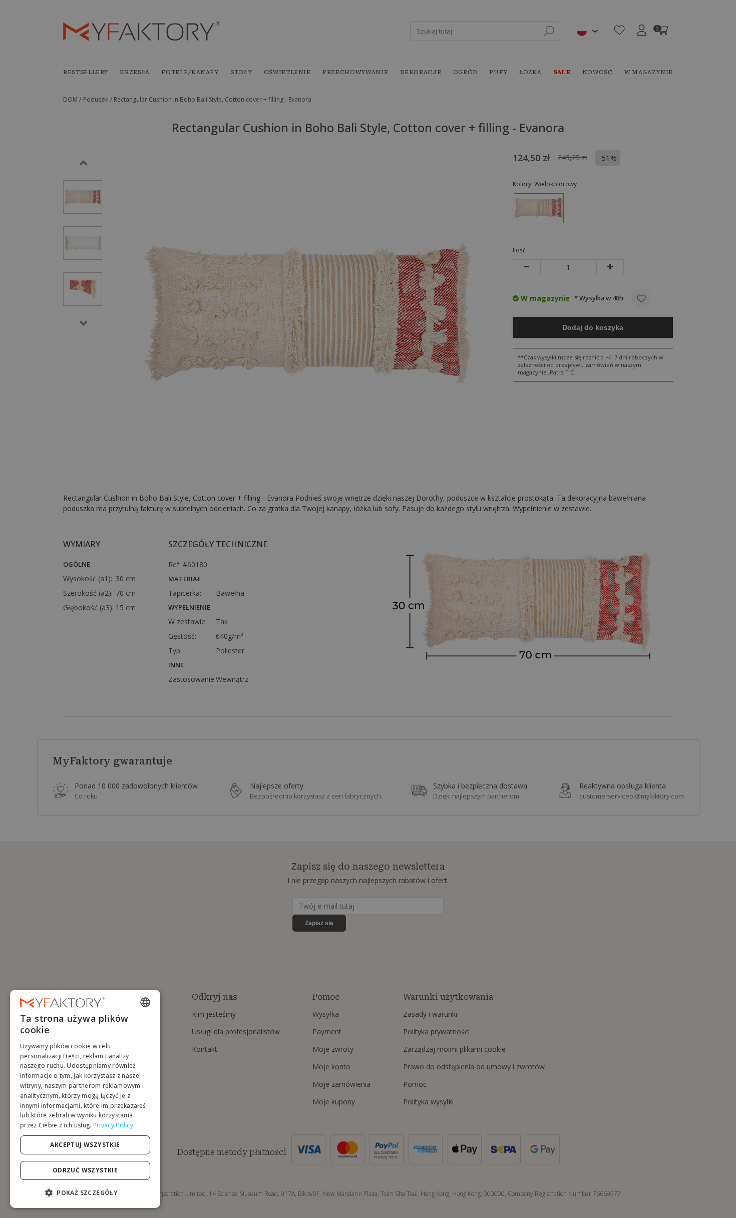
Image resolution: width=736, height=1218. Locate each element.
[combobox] (145, 1002)
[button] (85, 1192)
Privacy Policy (113, 1125)
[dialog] (85, 1099)
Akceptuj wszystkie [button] (85, 1144)
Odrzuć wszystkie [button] (85, 1170)
